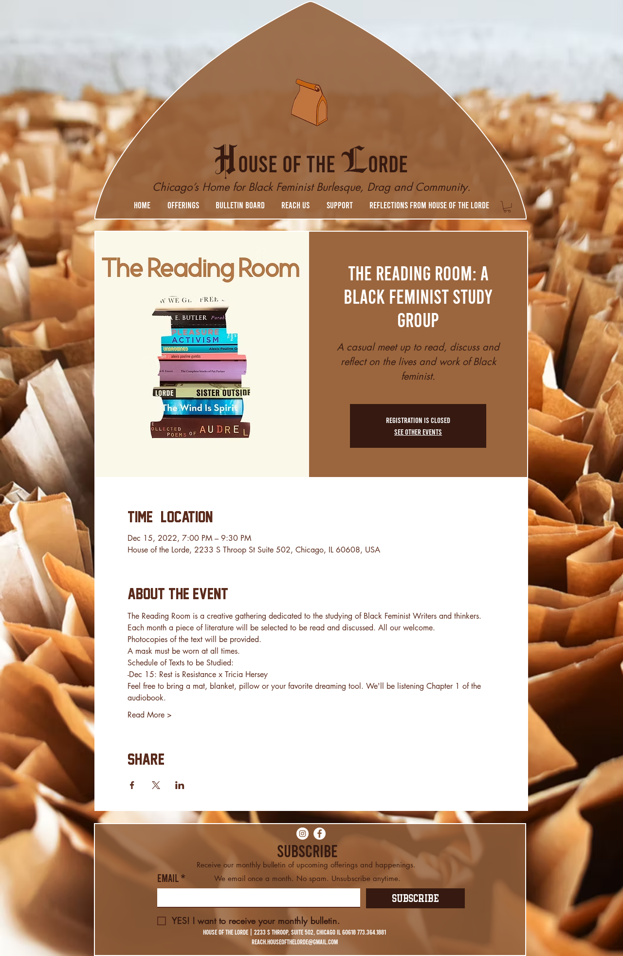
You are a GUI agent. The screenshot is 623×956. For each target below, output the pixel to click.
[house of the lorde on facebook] (319, 833)
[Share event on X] (156, 785)
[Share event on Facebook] (132, 785)
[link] (507, 207)
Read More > (150, 715)
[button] (183, 205)
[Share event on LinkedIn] (179, 785)
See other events (418, 431)
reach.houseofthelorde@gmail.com (295, 942)
